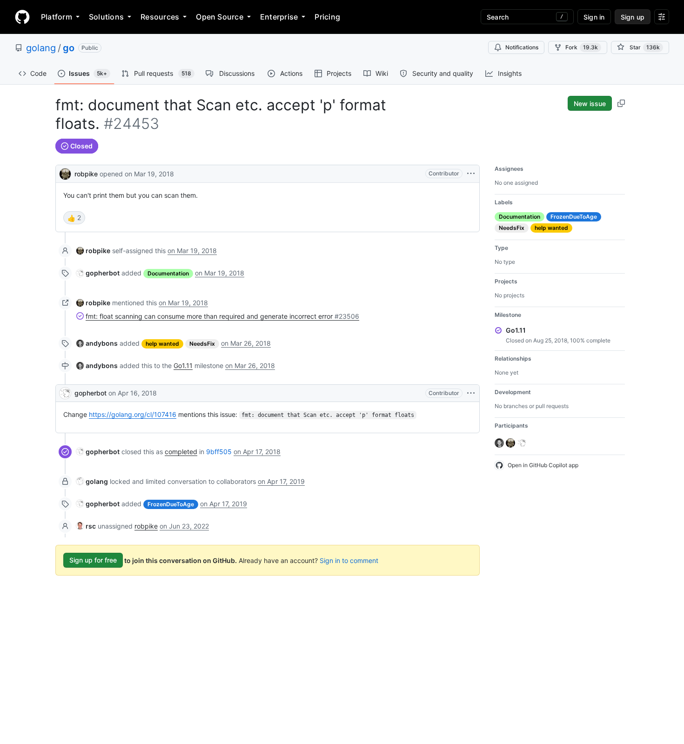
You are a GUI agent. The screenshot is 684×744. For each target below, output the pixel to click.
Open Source (219, 16)
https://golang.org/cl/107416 (132, 414)
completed (181, 452)
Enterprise (279, 16)
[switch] (74, 217)
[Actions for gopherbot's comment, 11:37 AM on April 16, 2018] (470, 393)
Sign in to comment (349, 560)
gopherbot (90, 393)
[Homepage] (22, 16)
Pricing (327, 16)
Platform (56, 16)
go (68, 48)
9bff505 (219, 452)
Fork (581, 47)
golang (41, 48)
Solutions (106, 16)
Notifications (521, 47)
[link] (93, 250)
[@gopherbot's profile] (65, 393)
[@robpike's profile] (65, 173)
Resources (160, 16)
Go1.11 (183, 365)
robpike (86, 174)
